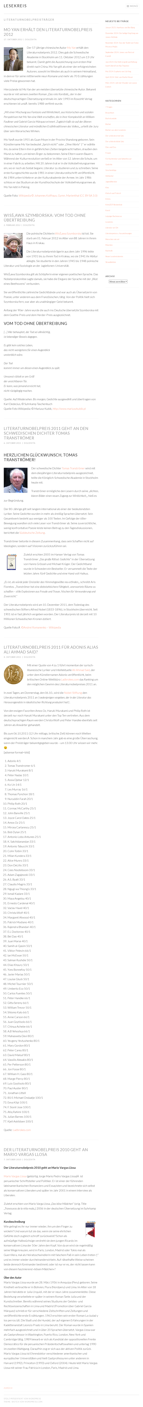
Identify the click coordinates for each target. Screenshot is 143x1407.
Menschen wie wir (112, 239)
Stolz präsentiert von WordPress (22, 1399)
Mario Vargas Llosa (15, 1176)
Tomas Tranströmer (73, 468)
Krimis (108, 199)
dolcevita (31, 39)
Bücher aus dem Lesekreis (115, 130)
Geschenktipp (110, 170)
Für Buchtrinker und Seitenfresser (118, 159)
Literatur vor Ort (111, 228)
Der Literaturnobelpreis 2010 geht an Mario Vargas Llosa (46, 1152)
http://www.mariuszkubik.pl (69, 408)
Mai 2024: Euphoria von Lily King (118, 71)
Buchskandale (110, 118)
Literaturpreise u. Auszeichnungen (118, 233)
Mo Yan (71, 47)
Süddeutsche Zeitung (32, 532)
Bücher (108, 124)
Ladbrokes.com (70, 679)
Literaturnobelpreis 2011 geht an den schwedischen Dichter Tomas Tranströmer (46, 433)
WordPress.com (33, 1402)
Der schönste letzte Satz (114, 141)
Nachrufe (109, 251)
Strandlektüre (110, 262)
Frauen (108, 153)
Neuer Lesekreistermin (114, 256)
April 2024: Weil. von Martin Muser (119, 77)
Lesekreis (15, 5)
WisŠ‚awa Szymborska (68, 233)
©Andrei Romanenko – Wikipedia (41, 627)
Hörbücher (109, 176)
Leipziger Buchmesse (113, 216)
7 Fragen (108, 107)
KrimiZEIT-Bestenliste (113, 205)
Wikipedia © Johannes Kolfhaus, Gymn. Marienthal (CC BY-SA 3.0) (58, 195)
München (109, 245)
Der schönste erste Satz (114, 136)
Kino (107, 187)
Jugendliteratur (111, 182)
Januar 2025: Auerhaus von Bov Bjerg (120, 27)
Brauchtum (109, 113)
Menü (134, 6)
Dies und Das (110, 147)
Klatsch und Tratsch (113, 193)
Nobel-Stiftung (73, 692)
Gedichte (108, 164)
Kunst (107, 210)
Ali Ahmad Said (81, 670)
